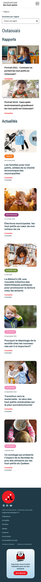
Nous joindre (6, 536)
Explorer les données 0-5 (10, 512)
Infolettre (5, 532)
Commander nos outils (9, 540)
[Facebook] (7, 506)
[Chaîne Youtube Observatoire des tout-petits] (11, 506)
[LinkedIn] (4, 506)
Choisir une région (10, 21)
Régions (6, 12)
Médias (4, 528)
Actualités (5, 520)
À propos (5, 524)
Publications (6, 516)
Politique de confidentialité (24, 544)
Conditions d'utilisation (8, 544)
